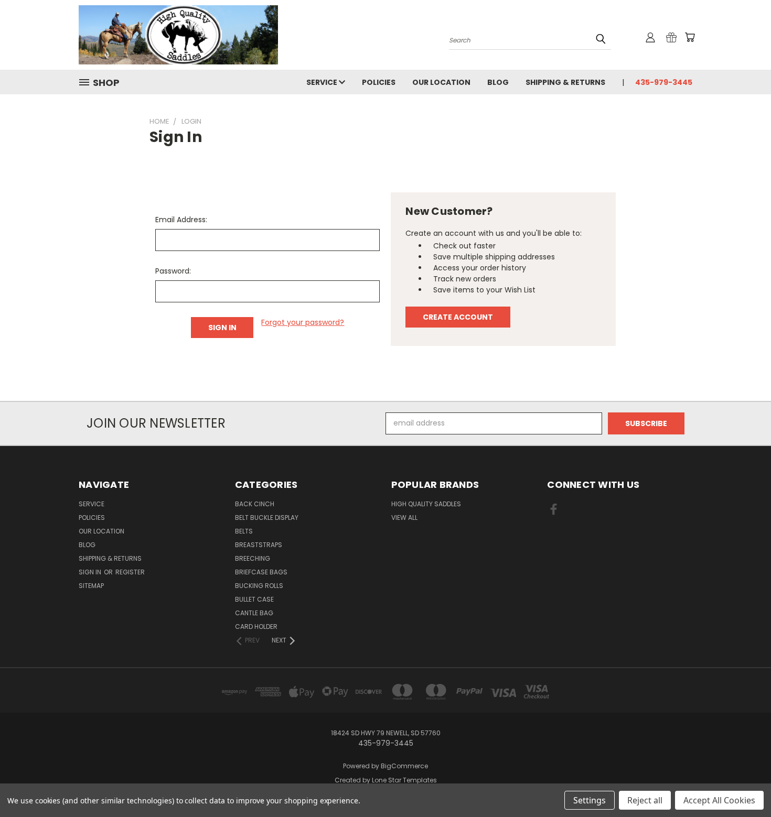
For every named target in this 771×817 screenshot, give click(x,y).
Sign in (91, 572)
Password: (173, 271)
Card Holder (256, 626)
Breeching (252, 558)
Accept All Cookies (719, 800)
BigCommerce (404, 765)
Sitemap (91, 585)
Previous (743, 784)
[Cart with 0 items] (689, 37)
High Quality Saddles (426, 503)
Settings (589, 800)
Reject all (644, 800)
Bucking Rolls (259, 585)
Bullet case (254, 599)
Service (322, 82)
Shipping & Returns (565, 82)
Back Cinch (254, 503)
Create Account (458, 317)
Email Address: (181, 219)
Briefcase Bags (261, 572)
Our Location (441, 82)
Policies (378, 82)
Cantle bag (254, 612)
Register (130, 572)
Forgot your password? (302, 322)
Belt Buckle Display (266, 517)
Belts (244, 531)
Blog (498, 82)
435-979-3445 (663, 82)
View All (404, 517)
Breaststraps (258, 544)
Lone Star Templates (404, 780)
